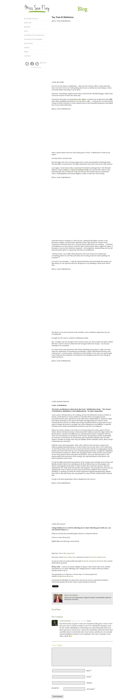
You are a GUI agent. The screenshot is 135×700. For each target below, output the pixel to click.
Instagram (93, 561)
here (66, 530)
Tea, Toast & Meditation (63, 17)
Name (88, 671)
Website (89, 683)
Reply (89, 621)
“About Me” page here (66, 553)
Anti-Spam (90, 689)
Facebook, (85, 561)
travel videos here (70, 557)
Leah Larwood (65, 621)
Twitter (101, 561)
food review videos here (97, 557)
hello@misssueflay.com (64, 576)
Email (88, 677)
